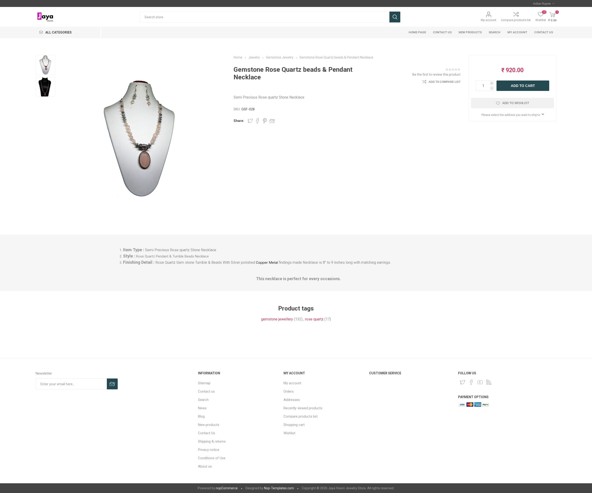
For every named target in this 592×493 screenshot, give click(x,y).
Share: (239, 121)
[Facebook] (471, 382)
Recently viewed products (303, 408)
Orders (289, 391)
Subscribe (112, 383)
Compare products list (516, 20)
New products (470, 32)
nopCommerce (227, 488)
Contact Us (442, 32)
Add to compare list (444, 82)
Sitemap (204, 383)
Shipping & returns (212, 441)
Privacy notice (208, 450)
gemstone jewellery (277, 319)
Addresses (292, 400)
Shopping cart (294, 425)
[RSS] (489, 382)
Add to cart (523, 86)
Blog (201, 416)
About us (205, 466)
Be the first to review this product (436, 74)
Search (394, 17)
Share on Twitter (250, 120)
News (202, 408)
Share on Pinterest (264, 120)
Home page (417, 32)
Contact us (543, 32)
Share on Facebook (257, 120)
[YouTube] (480, 382)
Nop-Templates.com (279, 488)
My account (488, 20)
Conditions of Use (211, 458)
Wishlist (289, 433)
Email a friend (272, 120)
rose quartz (314, 319)
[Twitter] (462, 382)
